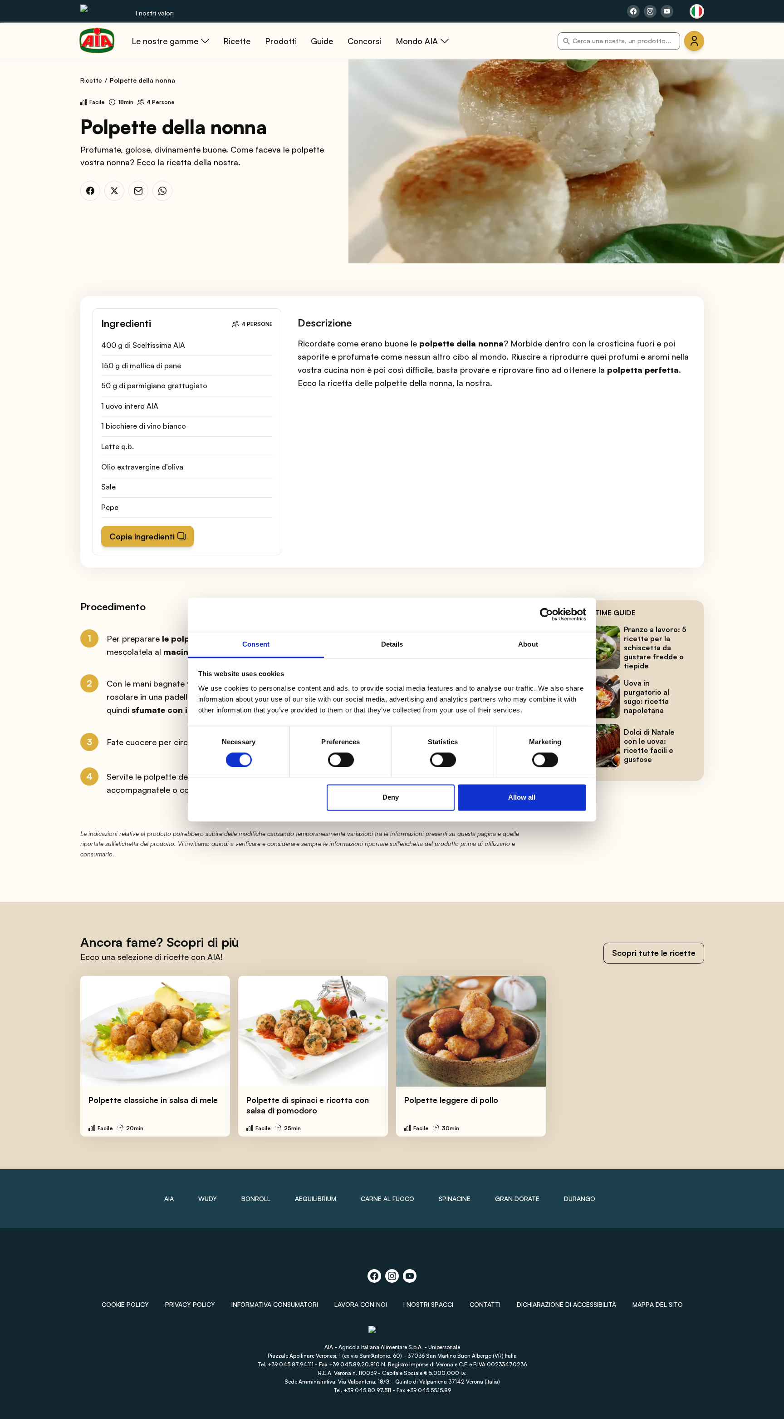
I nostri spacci (428, 1304)
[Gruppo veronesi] (392, 1333)
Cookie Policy (125, 1304)
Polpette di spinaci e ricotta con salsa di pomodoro (307, 1105)
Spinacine (454, 1198)
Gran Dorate (517, 1198)
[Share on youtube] (667, 11)
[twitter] (114, 191)
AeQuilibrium (315, 1198)
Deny (390, 797)
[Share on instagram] (650, 11)
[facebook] (90, 191)
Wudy (207, 1198)
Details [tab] (392, 644)
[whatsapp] (162, 191)
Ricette (91, 80)
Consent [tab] (256, 644)
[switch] (341, 759)
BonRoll (255, 1198)
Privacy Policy (190, 1304)
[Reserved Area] (694, 41)
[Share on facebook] (633, 11)
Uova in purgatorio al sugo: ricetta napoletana (646, 696)
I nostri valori (155, 13)
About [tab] (528, 644)
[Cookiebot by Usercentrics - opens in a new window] (546, 614)
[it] (697, 11)
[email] (138, 191)
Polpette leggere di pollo (451, 1100)
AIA (169, 1198)
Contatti (485, 1304)
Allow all (521, 797)
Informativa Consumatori (274, 1304)
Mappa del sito (657, 1304)
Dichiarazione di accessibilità (566, 1304)
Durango (579, 1198)
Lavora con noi (360, 1304)
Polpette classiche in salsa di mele (153, 1100)
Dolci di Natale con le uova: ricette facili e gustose (649, 745)
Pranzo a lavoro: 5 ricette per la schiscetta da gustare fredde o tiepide (655, 647)
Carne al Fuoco (387, 1198)
